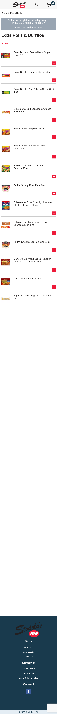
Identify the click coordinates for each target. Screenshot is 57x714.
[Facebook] (28, 692)
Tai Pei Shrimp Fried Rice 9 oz (29, 185)
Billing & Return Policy (28, 678)
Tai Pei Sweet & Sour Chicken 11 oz (32, 242)
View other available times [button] (28, 27)
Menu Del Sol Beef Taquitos (28, 278)
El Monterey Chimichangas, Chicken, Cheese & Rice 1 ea (33, 223)
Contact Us (28, 656)
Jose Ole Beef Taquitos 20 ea (29, 128)
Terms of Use (28, 673)
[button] (54, 63)
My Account (29, 647)
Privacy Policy (29, 669)
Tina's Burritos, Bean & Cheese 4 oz (32, 72)
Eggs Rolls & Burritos (22, 13)
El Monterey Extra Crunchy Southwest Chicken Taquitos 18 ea (33, 203)
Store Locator (28, 652)
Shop (4, 13)
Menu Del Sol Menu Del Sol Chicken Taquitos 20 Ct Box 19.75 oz (32, 260)
